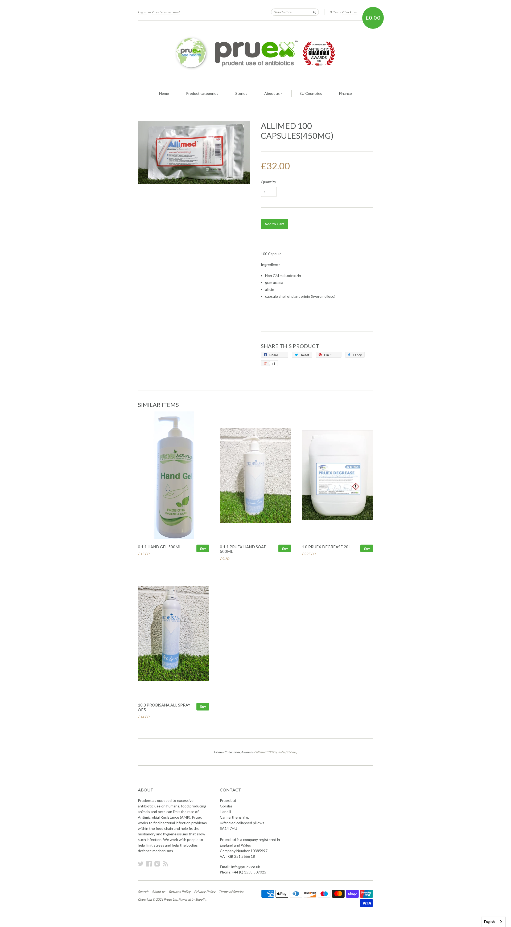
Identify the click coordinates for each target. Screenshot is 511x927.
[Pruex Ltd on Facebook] (149, 863)
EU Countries (311, 93)
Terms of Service (231, 891)
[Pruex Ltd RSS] (165, 863)
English (489, 922)
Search (143, 891)
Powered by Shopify (192, 899)
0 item (334, 12)
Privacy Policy (204, 891)
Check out (349, 12)
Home (164, 93)
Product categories (202, 93)
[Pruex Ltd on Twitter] (141, 863)
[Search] (314, 12)
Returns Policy (180, 891)
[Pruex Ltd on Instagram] (157, 863)
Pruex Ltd (170, 899)
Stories (241, 93)
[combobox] (493, 922)
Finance (345, 93)
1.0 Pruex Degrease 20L (326, 546)
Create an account (166, 12)
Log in (142, 12)
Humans (247, 752)
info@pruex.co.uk (245, 866)
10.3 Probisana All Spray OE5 (164, 707)
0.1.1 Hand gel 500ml (159, 546)
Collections (232, 752)
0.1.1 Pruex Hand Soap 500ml (243, 549)
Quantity (268, 181)
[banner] (255, 52)
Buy (203, 548)
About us (272, 93)
